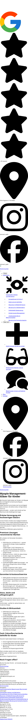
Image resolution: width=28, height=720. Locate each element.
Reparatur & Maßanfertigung (8, 696)
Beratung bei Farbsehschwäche (18, 701)
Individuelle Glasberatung (16, 697)
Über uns (6, 322)
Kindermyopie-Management (8, 699)
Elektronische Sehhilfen (20, 694)
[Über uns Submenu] (10, 322)
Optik (1, 689)
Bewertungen (16, 689)
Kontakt (5, 396)
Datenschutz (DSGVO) (6, 719)
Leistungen (6, 275)
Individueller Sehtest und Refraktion (10, 692)
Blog (4, 394)
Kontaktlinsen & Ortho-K (7, 694)
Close (5, 273)
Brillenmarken (7, 689)
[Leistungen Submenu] (10, 275)
